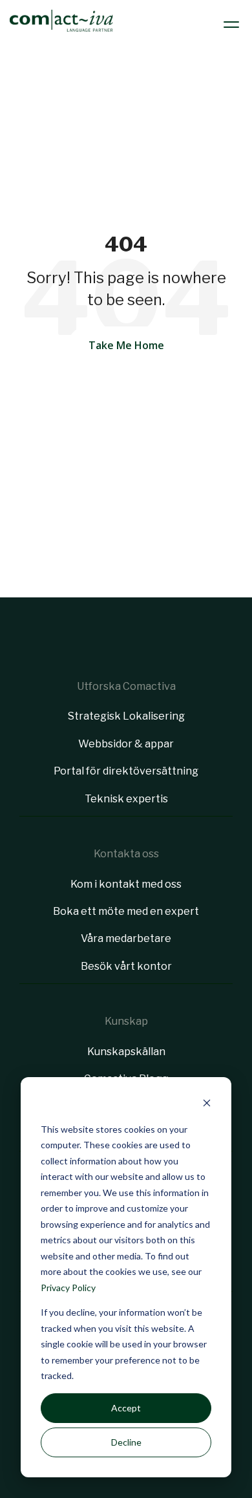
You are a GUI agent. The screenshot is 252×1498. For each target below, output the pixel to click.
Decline (126, 1442)
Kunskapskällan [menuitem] (126, 1051)
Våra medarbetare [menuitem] (126, 938)
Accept (126, 1407)
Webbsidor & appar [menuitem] (126, 744)
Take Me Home (126, 345)
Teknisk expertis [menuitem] (126, 799)
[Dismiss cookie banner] (206, 1105)
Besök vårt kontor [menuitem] (126, 966)
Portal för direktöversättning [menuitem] (126, 771)
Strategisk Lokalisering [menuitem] (126, 716)
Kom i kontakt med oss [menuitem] (126, 884)
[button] (233, 21)
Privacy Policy (68, 1287)
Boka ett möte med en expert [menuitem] (126, 911)
